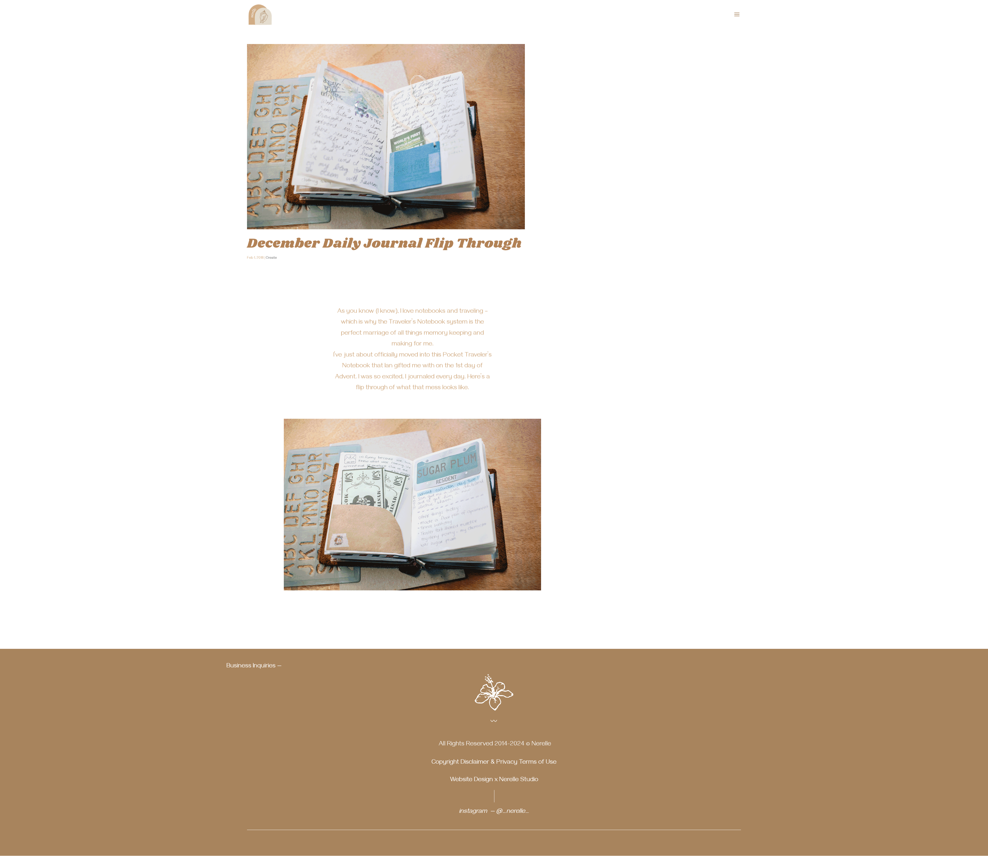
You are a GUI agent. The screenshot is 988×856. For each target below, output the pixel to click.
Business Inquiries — (253, 666)
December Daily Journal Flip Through (384, 243)
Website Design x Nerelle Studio (494, 780)
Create (271, 258)
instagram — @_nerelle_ (494, 812)
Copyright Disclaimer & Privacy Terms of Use (494, 763)
